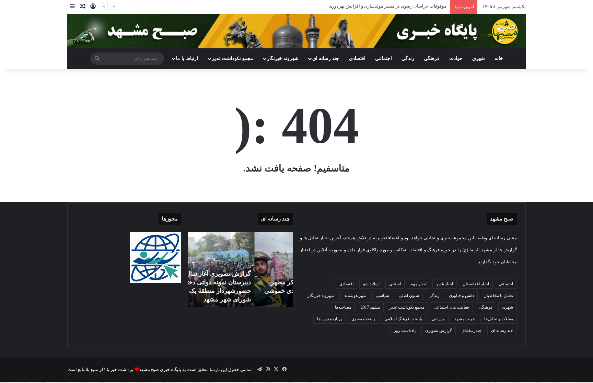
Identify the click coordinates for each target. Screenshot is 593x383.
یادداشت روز (405, 330)
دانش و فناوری (461, 295)
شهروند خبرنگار (321, 295)
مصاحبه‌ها (343, 307)
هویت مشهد (464, 318)
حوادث (456, 58)
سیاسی (382, 295)
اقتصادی (357, 58)
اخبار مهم (418, 284)
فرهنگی (432, 58)
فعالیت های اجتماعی (451, 307)
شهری (478, 58)
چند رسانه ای (325, 58)
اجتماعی (383, 58)
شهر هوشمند (355, 295)
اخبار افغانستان (476, 284)
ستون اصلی (409, 295)
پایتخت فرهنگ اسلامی (403, 318)
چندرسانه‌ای (471, 330)
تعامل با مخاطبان (498, 295)
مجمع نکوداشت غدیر (232, 58)
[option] (240, 269)
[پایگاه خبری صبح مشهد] (296, 31)
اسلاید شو (371, 284)
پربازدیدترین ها (329, 318)
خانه (499, 58)
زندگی (408, 58)
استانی (395, 284)
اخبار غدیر (444, 284)
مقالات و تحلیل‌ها (498, 318)
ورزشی (438, 318)
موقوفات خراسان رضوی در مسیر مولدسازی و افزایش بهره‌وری (387, 6)
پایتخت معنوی (363, 318)
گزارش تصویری (438, 330)
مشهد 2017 (370, 307)
